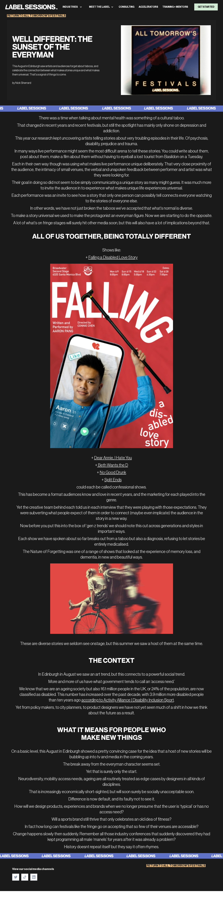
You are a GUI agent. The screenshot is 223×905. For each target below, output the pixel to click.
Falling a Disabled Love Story (113, 257)
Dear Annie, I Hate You (113, 458)
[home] (31, 7)
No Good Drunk (113, 472)
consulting (126, 7)
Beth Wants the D (112, 465)
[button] (72, 7)
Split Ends (113, 480)
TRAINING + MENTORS (175, 7)
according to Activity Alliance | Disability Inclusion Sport (127, 700)
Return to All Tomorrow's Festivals (36, 15)
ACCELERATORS (148, 7)
